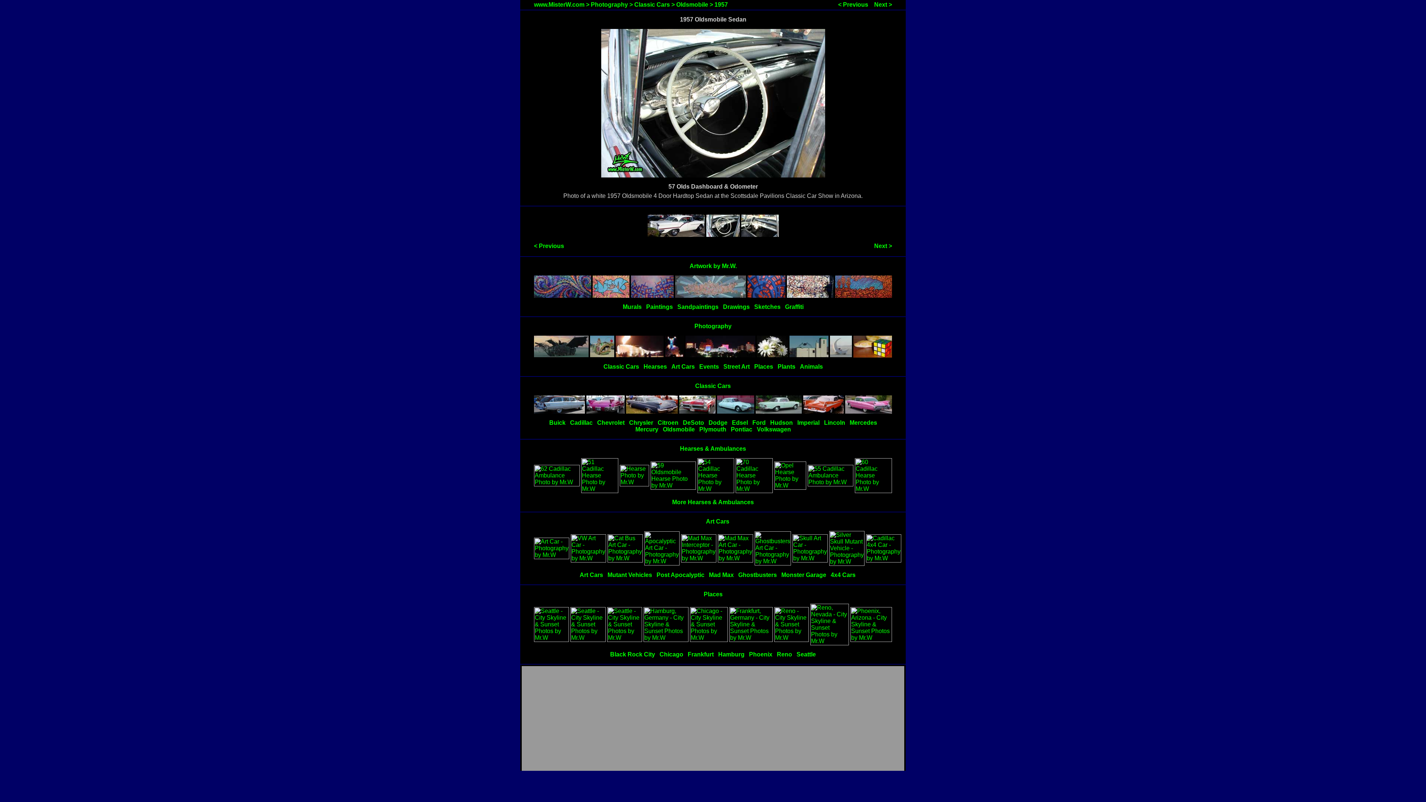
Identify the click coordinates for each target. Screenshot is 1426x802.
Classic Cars (652, 4)
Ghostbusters (757, 575)
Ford (759, 423)
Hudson (781, 423)
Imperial (808, 423)
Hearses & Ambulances (713, 449)
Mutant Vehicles (630, 575)
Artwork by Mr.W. (713, 266)
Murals (632, 307)
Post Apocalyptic (680, 575)
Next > (883, 4)
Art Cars (683, 366)
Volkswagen (774, 429)
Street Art (736, 366)
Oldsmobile (692, 4)
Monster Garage (803, 575)
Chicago (671, 654)
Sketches (767, 307)
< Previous (853, 4)
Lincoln (834, 423)
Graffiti (794, 307)
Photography (609, 4)
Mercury (646, 429)
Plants (786, 366)
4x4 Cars (843, 575)
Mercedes (863, 423)
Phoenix (760, 654)
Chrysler (641, 423)
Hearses (655, 366)
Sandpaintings (698, 307)
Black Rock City (632, 654)
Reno (784, 654)
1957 (721, 4)
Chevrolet (611, 423)
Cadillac (581, 423)
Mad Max (721, 575)
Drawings (736, 307)
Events (709, 366)
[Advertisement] (713, 719)
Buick (557, 423)
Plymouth (712, 429)
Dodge (718, 423)
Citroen (668, 423)
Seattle (806, 654)
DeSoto (693, 423)
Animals (811, 366)
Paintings (659, 307)
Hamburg (731, 654)
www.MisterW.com (559, 4)
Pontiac (741, 429)
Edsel (740, 423)
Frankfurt (701, 654)
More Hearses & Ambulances (713, 502)
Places (763, 366)
